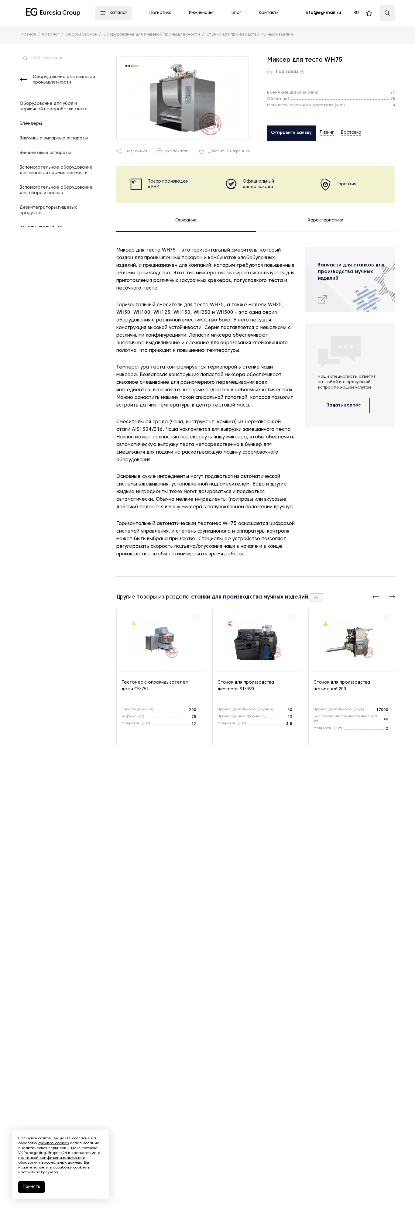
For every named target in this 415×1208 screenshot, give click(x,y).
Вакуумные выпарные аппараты (54, 138)
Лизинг (327, 133)
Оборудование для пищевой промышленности (64, 79)
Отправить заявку (291, 133)
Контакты (269, 13)
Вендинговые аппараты (45, 153)
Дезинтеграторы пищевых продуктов (48, 210)
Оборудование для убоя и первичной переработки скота (53, 106)
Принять (31, 1187)
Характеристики (325, 220)
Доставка (351, 133)
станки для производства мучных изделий (249, 597)
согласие (81, 1138)
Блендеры (31, 124)
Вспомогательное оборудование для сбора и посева (56, 190)
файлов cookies (53, 1143)
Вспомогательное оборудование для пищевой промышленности (56, 170)
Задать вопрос (344, 405)
